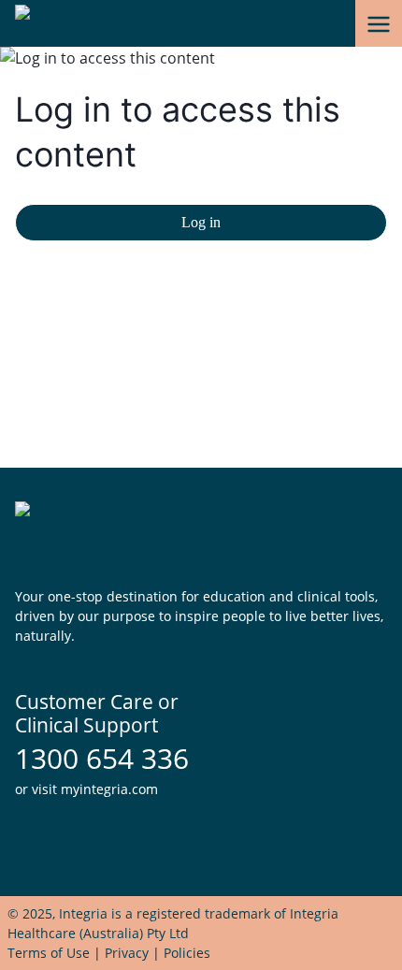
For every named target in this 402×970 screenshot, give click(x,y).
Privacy (127, 953)
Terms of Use (48, 953)
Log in (201, 222)
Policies (187, 953)
